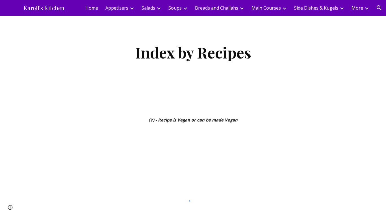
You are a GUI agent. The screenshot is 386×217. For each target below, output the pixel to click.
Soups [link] (175, 8)
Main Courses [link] (266, 8)
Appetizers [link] (116, 8)
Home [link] (91, 8)
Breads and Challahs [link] (216, 8)
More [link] (357, 8)
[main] (193, 52)
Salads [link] (148, 8)
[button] (379, 8)
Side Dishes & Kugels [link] (316, 8)
